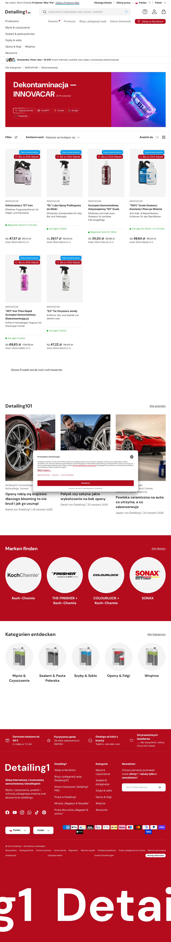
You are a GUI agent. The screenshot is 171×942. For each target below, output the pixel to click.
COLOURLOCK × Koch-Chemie (106, 600)
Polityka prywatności (107, 850)
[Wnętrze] (152, 657)
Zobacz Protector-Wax (67, 2)
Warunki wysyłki (88, 850)
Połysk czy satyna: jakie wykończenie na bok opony (83, 496)
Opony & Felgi (118, 676)
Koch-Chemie (23, 598)
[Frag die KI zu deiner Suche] (126, 12)
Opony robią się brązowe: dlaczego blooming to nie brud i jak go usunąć (26, 499)
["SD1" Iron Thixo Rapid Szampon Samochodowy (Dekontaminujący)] (23, 278)
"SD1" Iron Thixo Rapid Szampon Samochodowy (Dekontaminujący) (20, 314)
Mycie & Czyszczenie (19, 678)
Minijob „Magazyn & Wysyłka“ (71, 803)
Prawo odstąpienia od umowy (132, 850)
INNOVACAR (31, 67)
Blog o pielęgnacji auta (92, 21)
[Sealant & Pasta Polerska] (52, 657)
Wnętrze (152, 676)
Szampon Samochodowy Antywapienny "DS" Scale (103, 207)
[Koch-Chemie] (23, 575)
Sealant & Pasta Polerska (52, 678)
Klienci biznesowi (120, 21)
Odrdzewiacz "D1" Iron (19, 205)
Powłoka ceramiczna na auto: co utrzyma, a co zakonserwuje (140, 502)
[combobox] (85, 11)
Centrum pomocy (43, 850)
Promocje (69, 21)
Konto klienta (60, 850)
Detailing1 (17, 846)
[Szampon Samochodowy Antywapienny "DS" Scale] (106, 173)
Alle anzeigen (158, 406)
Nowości (53, 21)
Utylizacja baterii (55, 855)
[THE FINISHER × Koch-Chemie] (65, 575)
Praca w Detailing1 (65, 797)
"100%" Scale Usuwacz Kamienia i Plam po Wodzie (146, 207)
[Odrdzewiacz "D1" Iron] (23, 173)
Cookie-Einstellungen (104, 855)
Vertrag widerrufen (155, 855)
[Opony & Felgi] (118, 657)
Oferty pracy (123, 2)
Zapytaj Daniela (25, 110)
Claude (60, 110)
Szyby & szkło (104, 790)
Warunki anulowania (157, 850)
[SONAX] (148, 575)
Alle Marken (159, 548)
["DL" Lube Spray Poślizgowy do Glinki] (65, 173)
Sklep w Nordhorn (65, 770)
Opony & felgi (104, 797)
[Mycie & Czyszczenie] (19, 657)
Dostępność (10, 855)
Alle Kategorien (13, 67)
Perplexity (23, 116)
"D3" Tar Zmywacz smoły (62, 311)
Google (75, 110)
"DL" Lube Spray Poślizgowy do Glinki (64, 207)
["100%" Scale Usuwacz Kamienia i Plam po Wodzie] (148, 173)
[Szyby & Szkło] (85, 657)
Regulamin (73, 850)
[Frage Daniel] (145, 11)
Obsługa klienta (103, 2)
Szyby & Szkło (85, 676)
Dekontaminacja (49, 67)
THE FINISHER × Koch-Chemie (64, 600)
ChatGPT (45, 110)
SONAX (148, 598)
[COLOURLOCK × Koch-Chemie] (106, 575)
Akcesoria (101, 809)
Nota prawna (11, 850)
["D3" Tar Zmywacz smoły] (65, 278)
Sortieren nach (35, 137)
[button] (163, 11)
